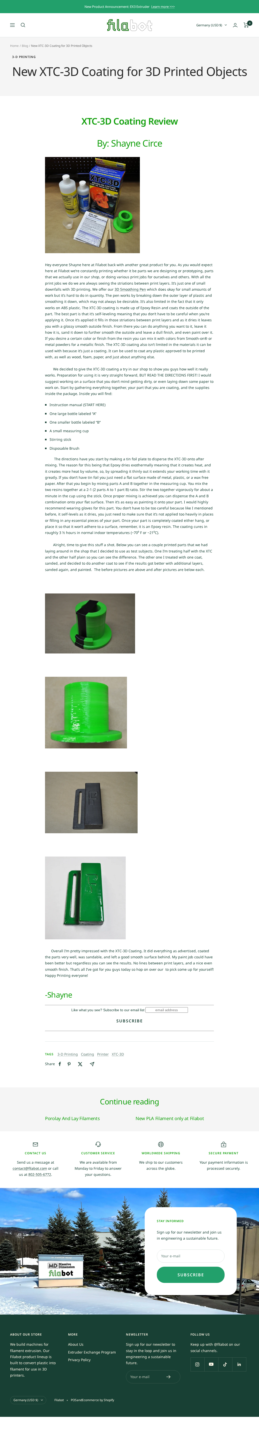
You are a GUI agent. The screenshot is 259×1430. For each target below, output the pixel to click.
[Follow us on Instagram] (197, 1364)
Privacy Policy (79, 1359)
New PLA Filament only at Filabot (170, 1118)
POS (74, 1400)
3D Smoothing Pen (130, 289)
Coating (87, 1054)
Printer (103, 1054)
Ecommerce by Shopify (98, 1400)
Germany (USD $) (209, 25)
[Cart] (246, 25)
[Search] (23, 25)
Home (14, 46)
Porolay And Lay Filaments (72, 1118)
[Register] (168, 1377)
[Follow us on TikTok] (225, 1364)
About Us (75, 1344)
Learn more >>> (163, 6)
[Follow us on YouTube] (211, 1364)
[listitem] (60, 1064)
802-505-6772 (39, 1174)
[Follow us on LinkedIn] (239, 1364)
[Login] (235, 25)
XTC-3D (118, 1054)
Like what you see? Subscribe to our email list (107, 1010)
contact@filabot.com (30, 1168)
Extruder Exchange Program (92, 1352)
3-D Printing (24, 57)
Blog (25, 46)
